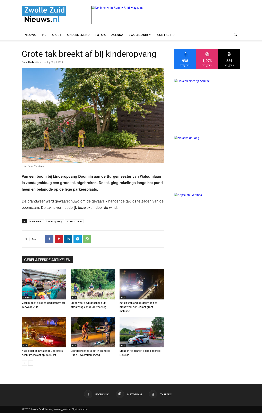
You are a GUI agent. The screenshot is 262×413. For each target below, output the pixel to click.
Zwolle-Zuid (138, 35)
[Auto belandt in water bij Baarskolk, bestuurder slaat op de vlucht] (44, 332)
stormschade (74, 221)
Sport (56, 35)
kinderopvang (54, 221)
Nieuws (30, 35)
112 (43, 35)
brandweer (35, 221)
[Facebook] (49, 239)
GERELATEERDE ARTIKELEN (47, 260)
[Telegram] (77, 239)
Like (185, 50)
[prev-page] (24, 363)
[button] (235, 34)
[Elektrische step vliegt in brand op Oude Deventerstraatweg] (93, 332)
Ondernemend (78, 35)
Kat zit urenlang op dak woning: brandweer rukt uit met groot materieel (138, 307)
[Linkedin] (68, 239)
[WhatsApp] (87, 239)
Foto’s (100, 35)
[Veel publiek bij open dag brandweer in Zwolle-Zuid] (44, 284)
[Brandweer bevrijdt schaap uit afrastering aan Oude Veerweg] (93, 284)
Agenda (117, 35)
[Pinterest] (59, 239)
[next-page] (30, 363)
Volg (207, 50)
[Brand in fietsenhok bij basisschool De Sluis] (142, 332)
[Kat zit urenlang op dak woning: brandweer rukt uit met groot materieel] (142, 284)
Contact (164, 35)
